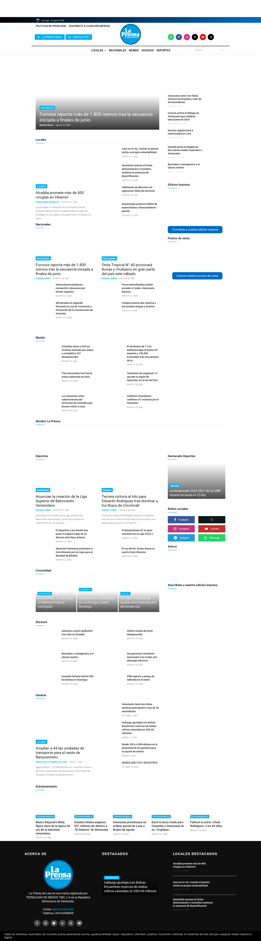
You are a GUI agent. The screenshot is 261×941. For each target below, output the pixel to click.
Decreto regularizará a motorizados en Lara (180, 132)
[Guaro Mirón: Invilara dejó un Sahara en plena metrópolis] (56, 594)
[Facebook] (179, 37)
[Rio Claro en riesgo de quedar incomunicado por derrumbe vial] (139, 594)
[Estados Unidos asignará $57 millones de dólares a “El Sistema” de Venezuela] (92, 806)
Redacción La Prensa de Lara (51, 762)
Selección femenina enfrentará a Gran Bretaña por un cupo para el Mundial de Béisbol (74, 552)
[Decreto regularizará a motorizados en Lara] (213, 135)
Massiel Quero (46, 125)
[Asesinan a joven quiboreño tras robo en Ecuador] (47, 637)
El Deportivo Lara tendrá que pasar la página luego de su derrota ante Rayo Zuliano (72, 534)
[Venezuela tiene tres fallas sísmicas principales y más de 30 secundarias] (213, 100)
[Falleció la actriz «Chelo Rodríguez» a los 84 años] (207, 806)
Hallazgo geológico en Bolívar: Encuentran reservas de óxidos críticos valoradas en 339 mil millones (130, 887)
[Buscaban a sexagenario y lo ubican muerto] (213, 169)
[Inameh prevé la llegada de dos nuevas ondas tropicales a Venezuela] (213, 151)
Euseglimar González (47, 202)
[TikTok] (62, 923)
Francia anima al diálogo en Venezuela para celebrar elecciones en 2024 (183, 116)
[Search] (222, 50)
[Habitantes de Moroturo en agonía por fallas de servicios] (110, 191)
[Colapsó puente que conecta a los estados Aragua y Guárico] (110, 307)
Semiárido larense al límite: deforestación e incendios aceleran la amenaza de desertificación (193, 902)
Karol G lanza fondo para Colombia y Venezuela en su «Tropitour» (168, 826)
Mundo (40, 337)
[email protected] (63, 909)
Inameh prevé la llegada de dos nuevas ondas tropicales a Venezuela (185, 150)
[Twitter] (195, 37)
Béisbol (107, 490)
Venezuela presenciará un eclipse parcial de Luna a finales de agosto (129, 826)
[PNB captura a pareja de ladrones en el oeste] (112, 683)
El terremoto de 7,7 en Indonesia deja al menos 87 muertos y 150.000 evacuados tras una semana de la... (143, 353)
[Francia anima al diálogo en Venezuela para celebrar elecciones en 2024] (213, 117)
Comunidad (43, 570)
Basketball (43, 490)
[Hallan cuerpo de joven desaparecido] (112, 637)
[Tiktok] (211, 37)
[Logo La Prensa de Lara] (130, 34)
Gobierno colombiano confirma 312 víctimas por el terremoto (143, 399)
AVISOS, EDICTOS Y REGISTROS (139, 762)
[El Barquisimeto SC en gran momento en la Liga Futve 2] (110, 535)
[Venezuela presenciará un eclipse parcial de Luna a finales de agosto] (130, 806)
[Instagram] (187, 37)
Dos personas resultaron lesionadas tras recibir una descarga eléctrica (142, 657)
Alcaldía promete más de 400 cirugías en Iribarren (60, 195)
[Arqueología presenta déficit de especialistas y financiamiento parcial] (110, 208)
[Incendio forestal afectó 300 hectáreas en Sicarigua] (47, 683)
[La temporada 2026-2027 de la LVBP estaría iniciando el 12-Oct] (196, 481)
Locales (41, 139)
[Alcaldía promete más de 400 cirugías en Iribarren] (64, 167)
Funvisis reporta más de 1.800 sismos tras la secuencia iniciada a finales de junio (64, 269)
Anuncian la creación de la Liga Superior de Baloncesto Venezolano (61, 501)
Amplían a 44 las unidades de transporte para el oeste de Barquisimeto (60, 752)
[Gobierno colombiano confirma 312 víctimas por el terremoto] (112, 402)
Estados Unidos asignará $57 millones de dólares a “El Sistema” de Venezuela (91, 826)
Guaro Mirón (45, 594)
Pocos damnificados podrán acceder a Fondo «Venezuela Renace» (138, 288)
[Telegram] (54, 923)
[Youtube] (203, 37)
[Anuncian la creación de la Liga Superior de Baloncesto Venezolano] (64, 477)
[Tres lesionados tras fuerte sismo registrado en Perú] (47, 380)
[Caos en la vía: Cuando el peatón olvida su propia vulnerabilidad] (110, 153)
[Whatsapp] (171, 37)
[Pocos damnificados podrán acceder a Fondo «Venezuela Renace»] (110, 289)
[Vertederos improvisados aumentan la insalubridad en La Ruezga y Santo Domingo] (97, 594)
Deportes (42, 456)
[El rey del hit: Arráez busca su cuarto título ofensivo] (110, 553)
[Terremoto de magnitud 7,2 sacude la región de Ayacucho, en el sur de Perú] (112, 380)
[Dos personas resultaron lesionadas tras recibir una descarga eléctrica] (112, 660)
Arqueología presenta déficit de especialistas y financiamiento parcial (139, 207)
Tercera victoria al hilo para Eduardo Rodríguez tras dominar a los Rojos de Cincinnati (130, 501)
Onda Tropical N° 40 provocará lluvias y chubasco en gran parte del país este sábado (128, 269)
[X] (211, 519)
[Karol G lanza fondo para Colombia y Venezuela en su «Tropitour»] (169, 806)
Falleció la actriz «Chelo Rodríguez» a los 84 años (206, 824)
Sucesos (41, 622)
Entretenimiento (46, 786)
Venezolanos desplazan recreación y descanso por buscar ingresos (70, 288)
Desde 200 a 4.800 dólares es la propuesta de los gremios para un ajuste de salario (139, 748)
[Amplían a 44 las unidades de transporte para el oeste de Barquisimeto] (64, 723)
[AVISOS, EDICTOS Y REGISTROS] (110, 767)
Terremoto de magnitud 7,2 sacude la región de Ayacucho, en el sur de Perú (142, 377)
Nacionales (47, 108)
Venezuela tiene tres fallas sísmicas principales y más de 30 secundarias (184, 99)
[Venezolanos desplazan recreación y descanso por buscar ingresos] (44, 289)
